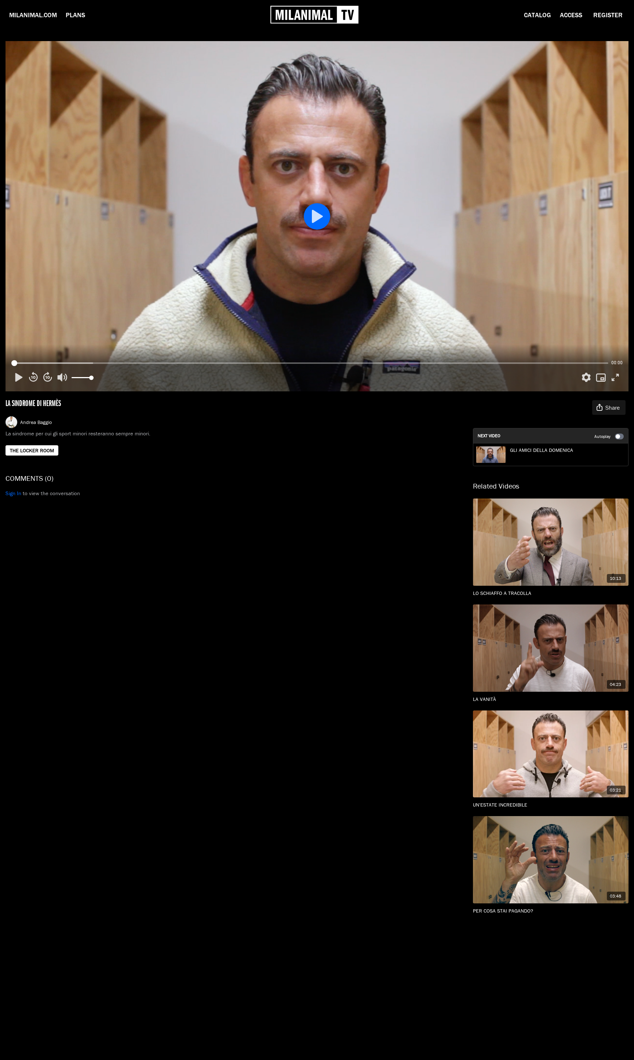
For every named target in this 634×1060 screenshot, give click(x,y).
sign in (13, 493)
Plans (75, 15)
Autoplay (602, 436)
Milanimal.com (33, 15)
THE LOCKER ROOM (32, 450)
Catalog (537, 15)
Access (571, 15)
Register (608, 15)
